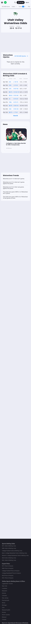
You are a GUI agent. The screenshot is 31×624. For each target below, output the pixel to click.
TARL (10, 102)
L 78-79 (16, 82)
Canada (4, 619)
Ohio (3, 607)
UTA (10, 88)
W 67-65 (16, 88)
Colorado (4, 595)
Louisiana (4, 588)
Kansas (4, 612)
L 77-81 (16, 112)
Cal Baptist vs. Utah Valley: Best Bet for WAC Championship (16, 144)
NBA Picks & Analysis (7, 568)
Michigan (4, 605)
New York (4, 586)
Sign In (27, 2)
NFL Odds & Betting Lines (9, 546)
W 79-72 (16, 102)
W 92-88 (16, 95)
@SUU (10, 95)
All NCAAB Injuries (20, 56)
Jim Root (8, 148)
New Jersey (5, 598)
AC (9, 98)
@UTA (10, 105)
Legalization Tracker (7, 583)
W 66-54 (16, 105)
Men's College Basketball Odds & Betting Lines (14, 553)
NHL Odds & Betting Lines (9, 560)
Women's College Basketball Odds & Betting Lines (15, 555)
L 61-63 (16, 85)
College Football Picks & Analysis (10, 570)
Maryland (4, 590)
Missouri (4, 617)
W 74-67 (16, 98)
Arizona (4, 593)
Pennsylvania (5, 600)
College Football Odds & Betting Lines (12, 550)
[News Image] (16, 134)
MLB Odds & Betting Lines (9, 558)
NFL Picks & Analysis (7, 566)
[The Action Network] (5, 2)
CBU (10, 85)
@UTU (10, 92)
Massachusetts (6, 610)
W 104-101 (16, 92)
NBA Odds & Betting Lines (9, 548)
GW (10, 82)
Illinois (3, 602)
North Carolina (6, 614)
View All (15, 115)
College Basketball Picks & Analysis (11, 573)
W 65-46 (16, 109)
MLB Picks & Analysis (7, 575)
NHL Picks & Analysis (7, 578)
